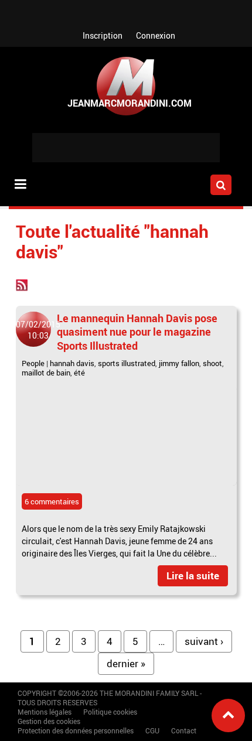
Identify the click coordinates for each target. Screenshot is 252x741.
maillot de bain (46, 372)
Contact (183, 730)
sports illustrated (126, 363)
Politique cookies (110, 711)
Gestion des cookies (49, 721)
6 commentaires (52, 501)
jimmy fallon (179, 363)
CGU (152, 730)
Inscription (102, 35)
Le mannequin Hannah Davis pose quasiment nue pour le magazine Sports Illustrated (137, 332)
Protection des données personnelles (76, 730)
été (79, 372)
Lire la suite (192, 575)
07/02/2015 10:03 (38, 330)
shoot (212, 363)
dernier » (126, 663)
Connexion (155, 35)
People (33, 363)
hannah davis (72, 363)
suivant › (204, 641)
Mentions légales (44, 711)
